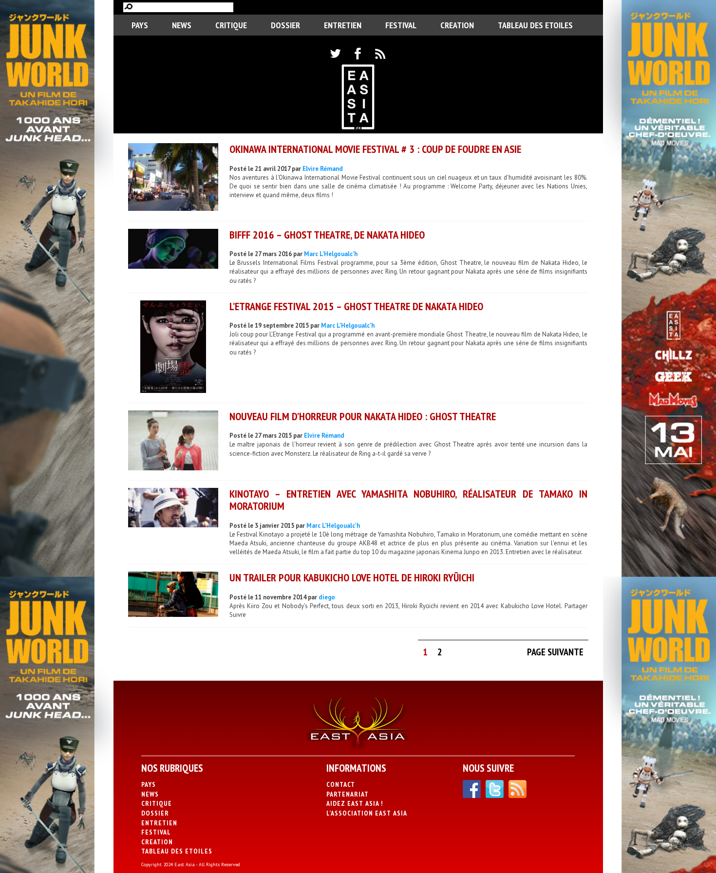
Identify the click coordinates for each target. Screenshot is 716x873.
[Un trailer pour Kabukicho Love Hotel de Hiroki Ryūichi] (173, 595)
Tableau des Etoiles (535, 25)
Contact (340, 784)
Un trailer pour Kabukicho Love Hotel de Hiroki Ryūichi (351, 577)
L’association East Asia (366, 813)
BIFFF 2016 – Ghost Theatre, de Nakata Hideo (327, 234)
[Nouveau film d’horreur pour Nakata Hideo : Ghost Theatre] (173, 441)
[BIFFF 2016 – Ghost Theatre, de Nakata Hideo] (173, 250)
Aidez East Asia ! (354, 803)
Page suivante (555, 652)
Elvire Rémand (322, 169)
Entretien (342, 25)
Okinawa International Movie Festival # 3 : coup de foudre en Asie (375, 149)
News (181, 25)
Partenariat (347, 794)
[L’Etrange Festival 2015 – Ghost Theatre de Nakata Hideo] (173, 347)
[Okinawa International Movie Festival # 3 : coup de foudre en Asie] (173, 178)
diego (327, 597)
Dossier (285, 25)
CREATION (457, 25)
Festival (400, 25)
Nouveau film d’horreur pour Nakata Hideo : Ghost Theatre (362, 416)
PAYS (140, 25)
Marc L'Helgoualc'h (331, 254)
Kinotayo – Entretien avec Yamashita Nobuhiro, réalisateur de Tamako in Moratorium (408, 500)
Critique (231, 25)
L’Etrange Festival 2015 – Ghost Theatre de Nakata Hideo (356, 306)
